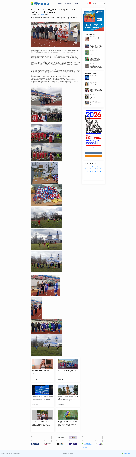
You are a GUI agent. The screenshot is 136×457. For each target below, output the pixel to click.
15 (97, 168)
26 (90, 171)
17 (85, 169)
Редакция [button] (76, 3)
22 (97, 169)
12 (90, 168)
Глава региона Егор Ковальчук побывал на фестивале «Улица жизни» (42, 422)
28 (95, 171)
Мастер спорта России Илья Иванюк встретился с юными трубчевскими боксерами (67, 372)
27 (92, 171)
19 (90, 169)
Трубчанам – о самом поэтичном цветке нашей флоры (68, 422)
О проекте (64, 453)
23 (100, 169)
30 (100, 171)
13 (92, 168)
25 (88, 171)
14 (95, 168)
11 (87, 168)
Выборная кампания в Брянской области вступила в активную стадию (42, 397)
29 (97, 171)
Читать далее (35, 379)
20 (92, 169)
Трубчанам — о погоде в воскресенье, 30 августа (68, 397)
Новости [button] (60, 3)
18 (87, 169)
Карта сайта (70, 453)
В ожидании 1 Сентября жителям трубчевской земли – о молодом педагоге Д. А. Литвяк (40, 372)
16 (100, 168)
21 (95, 169)
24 (85, 171)
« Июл (86, 174)
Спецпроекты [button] (68, 3)
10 (85, 168)
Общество (42, 14)
